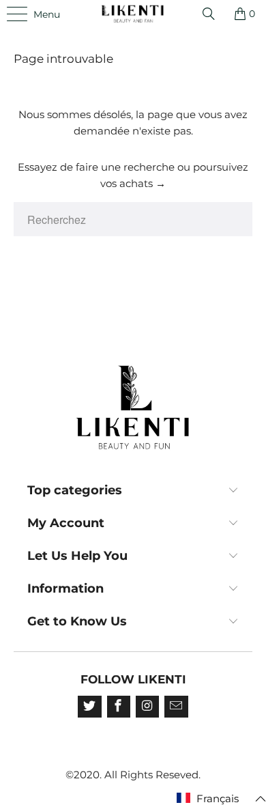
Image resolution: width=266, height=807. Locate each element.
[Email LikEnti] (176, 707)
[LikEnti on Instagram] (147, 707)
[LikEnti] (133, 13)
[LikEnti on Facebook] (118, 707)
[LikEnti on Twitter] (89, 707)
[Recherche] (213, 14)
